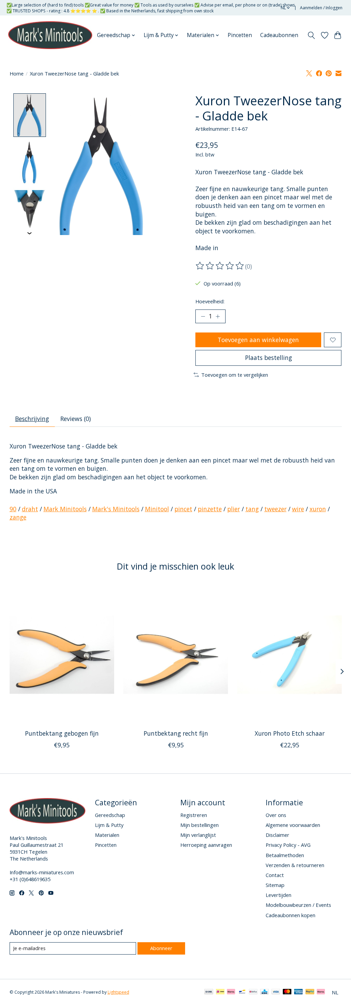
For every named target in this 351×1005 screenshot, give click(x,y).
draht (30, 509)
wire (298, 509)
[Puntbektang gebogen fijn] (62, 654)
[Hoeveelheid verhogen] (217, 316)
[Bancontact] (242, 992)
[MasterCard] (287, 992)
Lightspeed (118, 992)
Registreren (193, 814)
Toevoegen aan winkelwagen (258, 340)
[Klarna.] (321, 992)
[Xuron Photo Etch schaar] (289, 654)
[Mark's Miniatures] (50, 35)
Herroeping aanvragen (206, 844)
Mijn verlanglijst (198, 834)
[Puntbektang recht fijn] (175, 654)
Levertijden (278, 894)
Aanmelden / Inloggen (321, 8)
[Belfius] (253, 992)
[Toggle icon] (311, 35)
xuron (318, 509)
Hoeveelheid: (210, 301)
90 (13, 509)
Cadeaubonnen (279, 35)
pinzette (210, 509)
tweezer (275, 509)
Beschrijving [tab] (32, 418)
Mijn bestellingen (199, 824)
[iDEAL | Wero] (220, 992)
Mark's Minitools (116, 509)
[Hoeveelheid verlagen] (203, 316)
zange (18, 517)
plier (233, 509)
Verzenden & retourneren (295, 865)
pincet (183, 509)
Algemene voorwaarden (293, 824)
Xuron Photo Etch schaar (289, 733)
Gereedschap (110, 814)
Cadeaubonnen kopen (290, 915)
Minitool (157, 509)
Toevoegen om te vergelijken (234, 374)
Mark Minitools (65, 509)
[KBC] (264, 992)
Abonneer (161, 948)
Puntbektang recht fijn (175, 733)
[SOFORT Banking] (231, 992)
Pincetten (240, 35)
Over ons (276, 814)
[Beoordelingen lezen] (220, 265)
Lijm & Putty (109, 824)
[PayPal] (309, 992)
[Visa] (275, 992)
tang (252, 509)
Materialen (107, 834)
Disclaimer (277, 834)
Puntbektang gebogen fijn (61, 733)
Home (17, 73)
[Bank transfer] (208, 992)
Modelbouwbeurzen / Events (298, 904)
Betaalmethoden (285, 855)
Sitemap (275, 884)
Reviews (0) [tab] (75, 418)
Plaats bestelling (268, 357)
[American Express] (298, 992)
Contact (275, 875)
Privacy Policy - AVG (288, 844)
